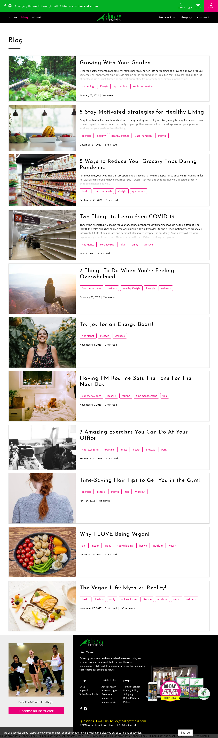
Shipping (128, 694)
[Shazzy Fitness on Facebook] (5, 6)
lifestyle (103, 86)
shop (184, 17)
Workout (140, 491)
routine (126, 395)
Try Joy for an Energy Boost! (116, 324)
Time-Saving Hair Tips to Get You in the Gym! (140, 480)
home (13, 17)
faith (122, 244)
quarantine (120, 86)
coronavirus (107, 244)
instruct (165, 17)
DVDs (82, 686)
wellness (166, 288)
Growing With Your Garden (115, 63)
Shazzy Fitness (93, 725)
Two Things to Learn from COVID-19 (127, 217)
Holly (108, 545)
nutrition (158, 545)
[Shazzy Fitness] (109, 17)
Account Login (109, 690)
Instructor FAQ (109, 701)
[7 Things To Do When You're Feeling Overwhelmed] (42, 289)
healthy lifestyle (120, 135)
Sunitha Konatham (143, 86)
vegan (172, 545)
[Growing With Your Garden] (42, 78)
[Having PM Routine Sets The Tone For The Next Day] (42, 396)
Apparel (84, 690)
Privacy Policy (130, 690)
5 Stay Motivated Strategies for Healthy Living (142, 112)
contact (203, 17)
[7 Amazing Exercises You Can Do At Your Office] (42, 447)
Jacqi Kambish (143, 135)
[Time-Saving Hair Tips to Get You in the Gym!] (42, 498)
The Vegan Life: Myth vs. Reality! (123, 588)
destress (112, 288)
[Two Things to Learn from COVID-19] (42, 235)
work (164, 449)
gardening (88, 86)
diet (84, 545)
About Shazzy (109, 686)
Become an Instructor (36, 711)
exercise (86, 135)
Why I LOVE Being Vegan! (114, 534)
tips (164, 395)
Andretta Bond (90, 449)
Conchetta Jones (91, 288)
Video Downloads (89, 694)
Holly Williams (125, 545)
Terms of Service (131, 686)
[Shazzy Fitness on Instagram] (10, 6)
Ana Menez (88, 244)
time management (146, 395)
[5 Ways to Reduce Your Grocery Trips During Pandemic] (42, 180)
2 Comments (127, 608)
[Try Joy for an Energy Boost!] (42, 342)
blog (24, 17)
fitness (123, 449)
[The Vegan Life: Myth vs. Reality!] (42, 606)
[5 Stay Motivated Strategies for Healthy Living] (42, 128)
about (37, 17)
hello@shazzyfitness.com (128, 721)
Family (134, 244)
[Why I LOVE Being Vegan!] (42, 552)
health (85, 191)
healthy (101, 135)
